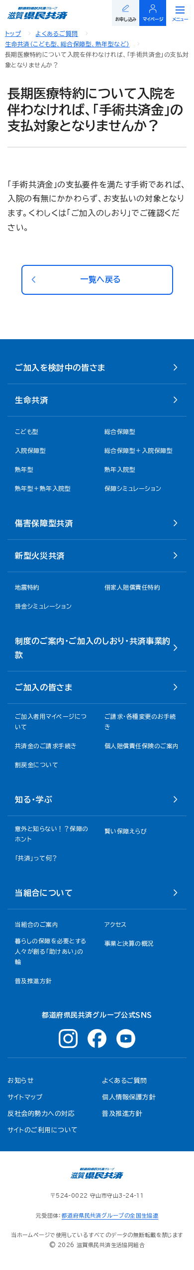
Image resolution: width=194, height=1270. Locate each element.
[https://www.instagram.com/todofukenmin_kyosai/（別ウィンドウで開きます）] (68, 1038)
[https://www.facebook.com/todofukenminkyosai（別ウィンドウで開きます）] (97, 1038)
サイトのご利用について (42, 1130)
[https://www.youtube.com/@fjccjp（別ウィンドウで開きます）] (125, 1038)
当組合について (44, 893)
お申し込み (126, 19)
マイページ (153, 19)
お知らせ (20, 1080)
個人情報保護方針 (129, 1097)
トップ (13, 33)
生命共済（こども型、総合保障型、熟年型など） (67, 44)
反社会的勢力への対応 (41, 1113)
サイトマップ (25, 1097)
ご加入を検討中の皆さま (60, 368)
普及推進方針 (122, 1113)
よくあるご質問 (56, 33)
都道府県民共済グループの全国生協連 (110, 1215)
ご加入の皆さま (43, 687)
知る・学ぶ (33, 800)
